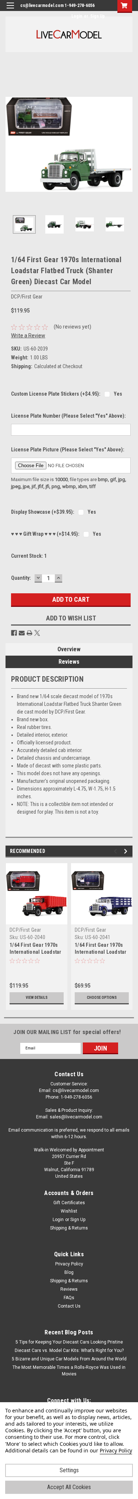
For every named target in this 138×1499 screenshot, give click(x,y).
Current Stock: (29, 556)
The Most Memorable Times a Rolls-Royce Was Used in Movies (69, 1371)
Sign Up (97, 16)
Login (76, 16)
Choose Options (102, 998)
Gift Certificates (69, 1202)
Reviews (69, 661)
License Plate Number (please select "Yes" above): (68, 416)
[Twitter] (37, 633)
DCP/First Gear (25, 930)
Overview (69, 649)
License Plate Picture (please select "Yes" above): (67, 449)
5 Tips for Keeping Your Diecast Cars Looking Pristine (69, 1342)
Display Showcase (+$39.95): (42, 512)
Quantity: (21, 578)
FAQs (69, 1297)
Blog (69, 1272)
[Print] (29, 633)
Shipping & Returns (69, 1228)
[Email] (22, 633)
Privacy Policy (69, 1264)
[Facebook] (14, 633)
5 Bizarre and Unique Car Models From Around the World (69, 1358)
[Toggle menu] (10, 10)
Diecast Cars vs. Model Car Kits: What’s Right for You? (69, 1350)
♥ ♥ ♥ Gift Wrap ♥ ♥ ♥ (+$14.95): (45, 534)
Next (126, 144)
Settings (69, 1470)
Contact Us (69, 1306)
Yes (118, 394)
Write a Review (28, 335)
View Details (36, 998)
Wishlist (69, 1211)
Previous (11, 144)
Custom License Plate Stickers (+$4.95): (55, 394)
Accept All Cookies (69, 1487)
